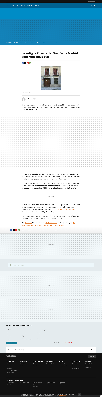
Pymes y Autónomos (88, 366)
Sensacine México (37, 382)
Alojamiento (42, 230)
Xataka (8, 363)
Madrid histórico (51, 223)
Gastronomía (10, 333)
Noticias (30, 5)
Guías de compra (11, 330)
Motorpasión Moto (63, 366)
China (56, 42)
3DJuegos (22, 363)
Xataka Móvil (10, 366)
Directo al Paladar (50, 363)
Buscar (92, 349)
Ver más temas (11, 343)
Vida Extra (22, 366)
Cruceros (39, 336)
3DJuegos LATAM (24, 382)
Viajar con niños (41, 339)
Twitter (89, 5)
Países (21, 42)
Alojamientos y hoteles (43, 330)
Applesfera (9, 368)
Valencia (45, 42)
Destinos (9, 336)
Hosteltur (28, 223)
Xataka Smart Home (12, 370)
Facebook (92, 5)
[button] (31, 99)
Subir (90, 356)
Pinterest (68, 342)
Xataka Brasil (10, 384)
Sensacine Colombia (35, 385)
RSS (65, 342)
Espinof (35, 366)
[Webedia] (92, 1)
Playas (8, 339)
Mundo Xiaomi (10, 372)
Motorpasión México (62, 383)
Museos (24, 330)
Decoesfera (75, 366)
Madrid (50, 230)
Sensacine (35, 363)
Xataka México (10, 382)
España (22, 5)
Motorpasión (62, 363)
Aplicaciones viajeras (27, 339)
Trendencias (75, 363)
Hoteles (56, 230)
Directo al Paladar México (50, 383)
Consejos (14, 5)
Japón (26, 42)
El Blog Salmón (89, 363)
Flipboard (95, 5)
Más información (63, 395)
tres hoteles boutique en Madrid (62, 209)
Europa (37, 5)
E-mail (30, 63)
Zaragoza (33, 42)
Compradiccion (76, 368)
